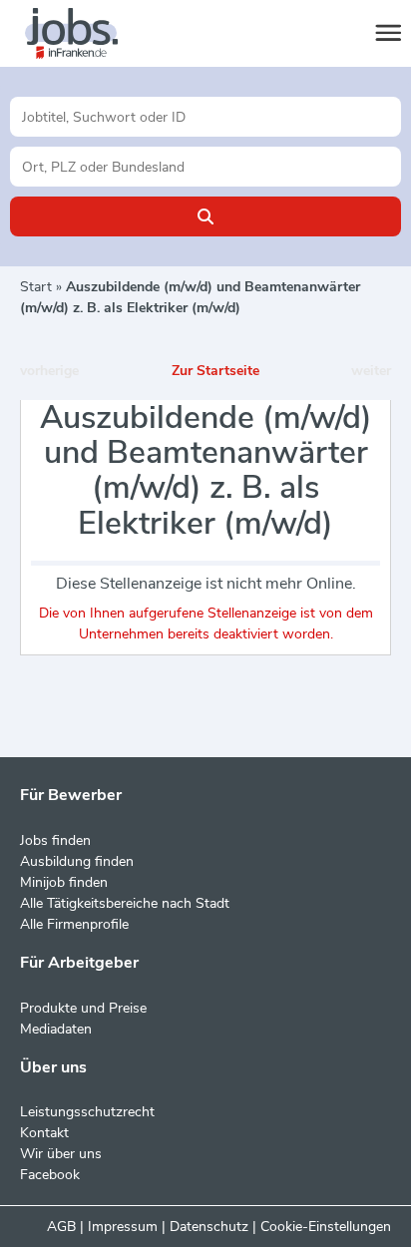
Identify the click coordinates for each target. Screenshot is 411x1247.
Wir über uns (61, 1153)
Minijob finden (64, 882)
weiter (371, 370)
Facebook (50, 1174)
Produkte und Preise (83, 1008)
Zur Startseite (215, 370)
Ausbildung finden (77, 861)
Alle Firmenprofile (74, 924)
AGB (61, 1226)
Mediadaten (56, 1029)
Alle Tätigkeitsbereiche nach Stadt (124, 903)
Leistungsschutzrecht (87, 1111)
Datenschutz (209, 1226)
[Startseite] (90, 34)
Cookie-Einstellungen (325, 1226)
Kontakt (44, 1132)
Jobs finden (55, 840)
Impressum (123, 1226)
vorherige (49, 370)
